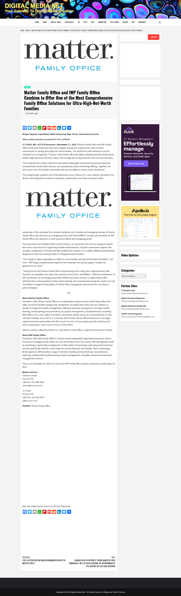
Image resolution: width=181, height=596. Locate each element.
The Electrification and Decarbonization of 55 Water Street (44, 560)
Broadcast (69, 22)
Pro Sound (114, 22)
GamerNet (142, 22)
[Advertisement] (68, 533)
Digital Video (56, 22)
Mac (92, 22)
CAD (133, 22)
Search (154, 37)
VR (79, 22)
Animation (102, 22)
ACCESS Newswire (47, 144)
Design (125, 22)
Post (85, 22)
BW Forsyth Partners (64, 321)
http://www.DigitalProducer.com (135, 301)
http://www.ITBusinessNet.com (134, 293)
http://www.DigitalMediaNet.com (135, 309)
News (45, 22)
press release (44, 506)
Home (37, 22)
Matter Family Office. (63, 324)
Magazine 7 (108, 592)
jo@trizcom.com (30, 400)
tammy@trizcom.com (32, 385)
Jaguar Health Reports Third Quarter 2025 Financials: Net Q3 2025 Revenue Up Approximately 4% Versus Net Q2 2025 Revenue (92, 562)
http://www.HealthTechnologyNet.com (137, 316)
